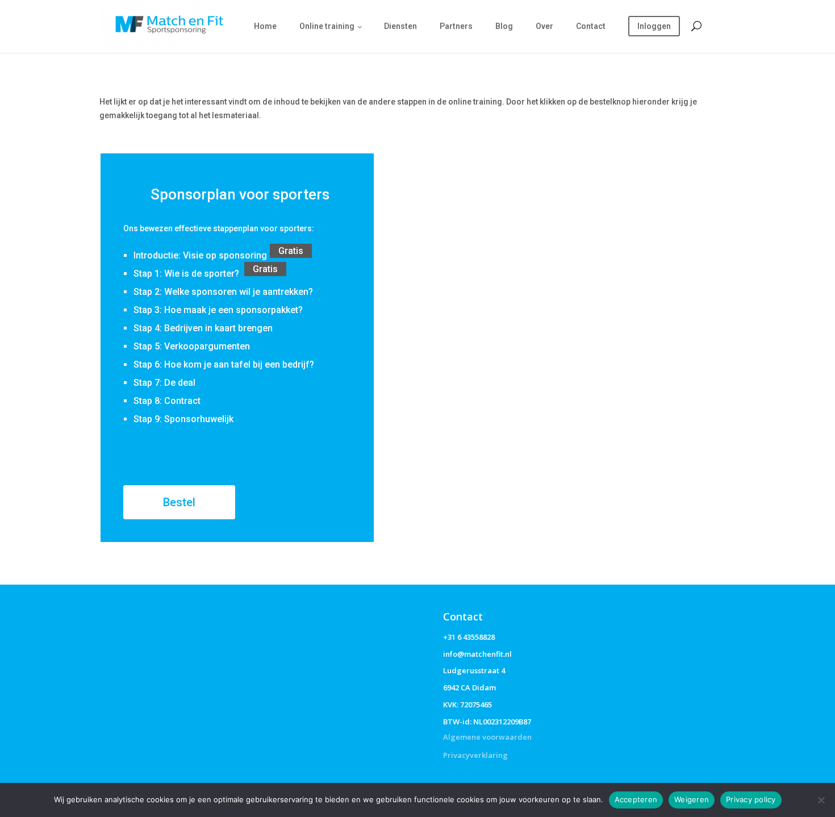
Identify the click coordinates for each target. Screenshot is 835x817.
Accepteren (636, 799)
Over (544, 26)
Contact (591, 26)
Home (265, 26)
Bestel (179, 502)
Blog (504, 26)
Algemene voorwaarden (487, 737)
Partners (456, 26)
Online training (326, 26)
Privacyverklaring (475, 755)
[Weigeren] (820, 800)
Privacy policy (751, 799)
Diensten (400, 26)
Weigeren (691, 799)
